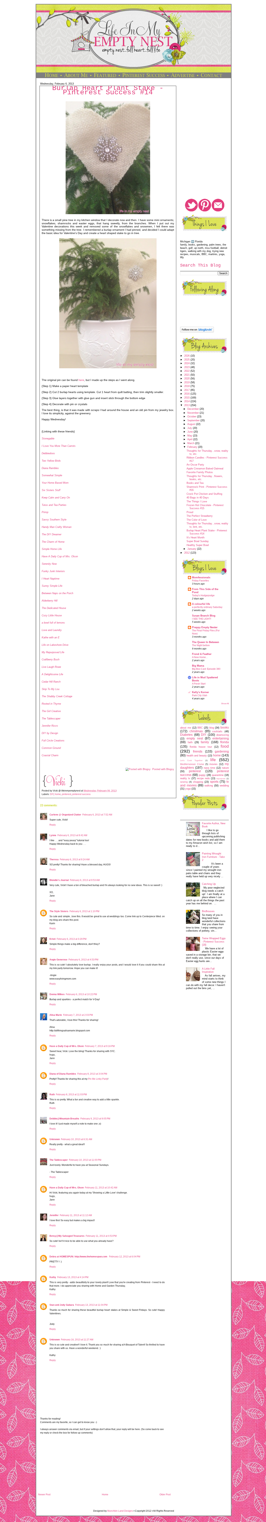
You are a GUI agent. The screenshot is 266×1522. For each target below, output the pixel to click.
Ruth (52, 1094)
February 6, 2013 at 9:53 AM (85, 880)
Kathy (52, 1277)
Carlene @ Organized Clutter (65, 814)
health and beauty (197, 755)
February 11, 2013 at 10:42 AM (101, 1187)
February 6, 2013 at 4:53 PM (83, 959)
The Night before (201, 645)
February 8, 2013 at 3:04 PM (92, 1073)
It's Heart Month (195, 537)
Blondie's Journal (59, 880)
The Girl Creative (51, 711)
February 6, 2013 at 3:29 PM (71, 939)
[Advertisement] (104, 1465)
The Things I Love (197, 501)
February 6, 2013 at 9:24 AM (75, 859)
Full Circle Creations (53, 740)
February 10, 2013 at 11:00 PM (85, 1160)
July (190, 428)
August (191, 424)
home (58, 794)
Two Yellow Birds (51, 460)
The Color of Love (197, 519)
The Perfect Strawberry (200, 515)
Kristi (52, 939)
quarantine (218, 775)
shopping (198, 781)
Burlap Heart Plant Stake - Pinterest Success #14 (108, 90)
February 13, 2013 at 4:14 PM (72, 1277)
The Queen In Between (205, 642)
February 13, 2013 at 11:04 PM (91, 1305)
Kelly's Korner (200, 692)
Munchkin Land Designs (120, 1511)
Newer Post (44, 1494)
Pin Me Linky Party (98, 1079)
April (190, 439)
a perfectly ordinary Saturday (207, 607)
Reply (52, 824)
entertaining (220, 738)
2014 (187, 401)
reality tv (185, 778)
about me (185, 727)
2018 (187, 386)
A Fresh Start (198, 683)
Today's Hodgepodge (203, 595)
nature (225, 767)
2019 (187, 382)
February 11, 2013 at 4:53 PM (101, 1236)
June (190, 431)
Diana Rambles (50, 468)
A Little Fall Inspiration (208, 970)
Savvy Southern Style (54, 519)
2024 (187, 363)
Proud (190, 512)
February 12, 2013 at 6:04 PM (124, 1256)
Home (105, 1494)
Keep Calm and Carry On (56, 497)
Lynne (52, 835)
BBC (200, 727)
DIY (52, 794)
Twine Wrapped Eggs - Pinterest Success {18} (214, 941)
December (193, 408)
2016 (187, 393)
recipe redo (203, 778)
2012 (187, 552)
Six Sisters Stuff (51, 490)
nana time (209, 767)
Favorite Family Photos (200, 472)
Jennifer (54, 1215)
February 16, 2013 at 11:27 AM (77, 1339)
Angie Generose (58, 959)
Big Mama (198, 665)
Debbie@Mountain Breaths (64, 1118)
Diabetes (186, 734)
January (192, 548)
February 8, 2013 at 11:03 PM (71, 1094)
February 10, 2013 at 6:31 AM (76, 1139)
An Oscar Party (195, 464)
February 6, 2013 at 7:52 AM (97, 814)
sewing (184, 782)
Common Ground (51, 747)
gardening (222, 751)
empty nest (195, 738)
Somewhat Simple (52, 475)
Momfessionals (201, 577)
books (224, 727)
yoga (188, 788)
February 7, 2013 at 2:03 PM (78, 1015)
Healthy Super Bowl (198, 545)
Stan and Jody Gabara (61, 1305)
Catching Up (209, 883)
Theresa (54, 859)
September (193, 420)
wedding (224, 785)
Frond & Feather (201, 654)
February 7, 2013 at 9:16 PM (100, 1046)
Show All (225, 703)
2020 (187, 378)
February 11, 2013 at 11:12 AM (76, 1215)
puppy (202, 775)
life (213, 759)
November (193, 412)
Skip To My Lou (50, 689)
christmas (196, 731)
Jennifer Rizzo (50, 725)
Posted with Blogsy (163, 769)
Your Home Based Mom (55, 482)
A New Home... (200, 657)
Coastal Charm (50, 755)
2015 (187, 397)
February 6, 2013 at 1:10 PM (84, 911)
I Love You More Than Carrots (59, 445)
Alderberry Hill (49, 600)
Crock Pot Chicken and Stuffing (204, 493)
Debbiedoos (48, 453)
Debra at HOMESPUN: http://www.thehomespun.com (78, 1256)
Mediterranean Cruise (192, 764)
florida (224, 742)
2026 (187, 355)
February (192, 446)
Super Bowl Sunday (198, 541)
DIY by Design (50, 733)
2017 (187, 390)
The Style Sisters (58, 911)
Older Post (165, 1494)
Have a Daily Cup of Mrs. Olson (66, 1046)
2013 (187, 405)
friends (197, 751)
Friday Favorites (200, 580)
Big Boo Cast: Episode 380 (206, 669)
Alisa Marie (55, 1015)
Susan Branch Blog (203, 615)
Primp (45, 512)
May (190, 435)
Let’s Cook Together (191, 760)
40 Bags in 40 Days (198, 497)
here (81, 380)
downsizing (222, 734)
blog (211, 727)
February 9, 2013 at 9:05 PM (95, 1118)
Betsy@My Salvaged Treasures (67, 1236)
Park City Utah (199, 695)
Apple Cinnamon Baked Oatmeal (205, 468)
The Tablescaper (51, 718)
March (191, 443)
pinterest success (81, 794)
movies (213, 764)
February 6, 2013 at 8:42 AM (72, 835)
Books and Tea (195, 482)
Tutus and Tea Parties (54, 505)
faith (190, 742)
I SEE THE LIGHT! (201, 618)
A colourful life (201, 603)
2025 (187, 359)
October (192, 416)
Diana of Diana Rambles (62, 1073)
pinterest (66, 794)
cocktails (217, 731)
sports (214, 781)
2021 (187, 374)
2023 (187, 367)
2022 (187, 370)
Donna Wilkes (57, 994)
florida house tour (201, 746)
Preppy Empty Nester (205, 627)
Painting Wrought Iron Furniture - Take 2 (213, 856)
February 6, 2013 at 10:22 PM (81, 994)
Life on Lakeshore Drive (55, 644)
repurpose (220, 778)
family (205, 742)
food (225, 746)
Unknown (54, 1139)
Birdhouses (208, 911)
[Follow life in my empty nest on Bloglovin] (197, 331)
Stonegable (48, 438)
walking (208, 785)
